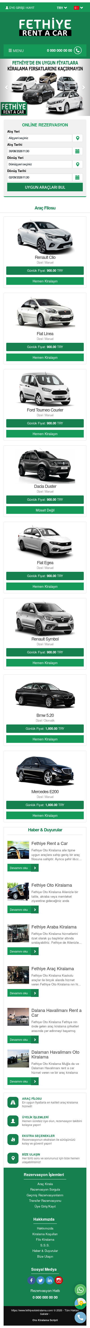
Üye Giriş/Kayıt (45, 1206)
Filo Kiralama (45, 1239)
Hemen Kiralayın (45, 281)
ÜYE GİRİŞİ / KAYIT (21, 7)
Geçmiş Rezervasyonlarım (45, 1195)
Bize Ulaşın (45, 1256)
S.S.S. (45, 1245)
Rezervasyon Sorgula (45, 1189)
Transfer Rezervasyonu (45, 1200)
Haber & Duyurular (45, 1251)
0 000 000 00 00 (59, 50)
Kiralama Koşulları (45, 1234)
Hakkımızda (45, 1228)
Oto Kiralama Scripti (45, 1320)
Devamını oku (19, 868)
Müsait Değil (45, 510)
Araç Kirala (45, 1184)
